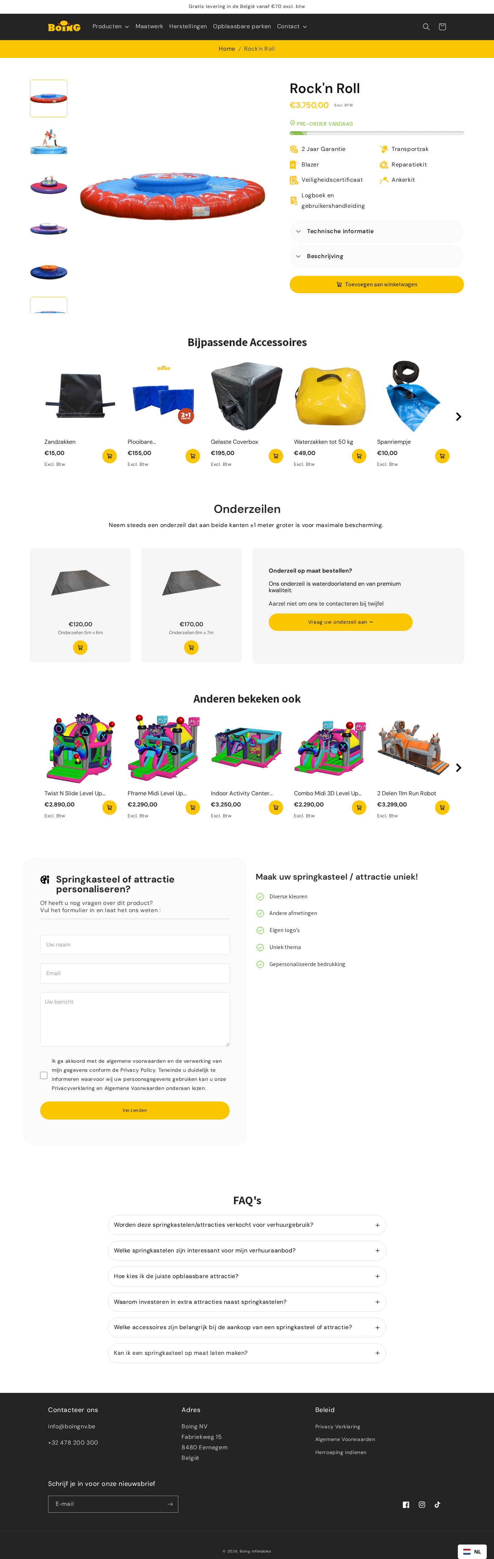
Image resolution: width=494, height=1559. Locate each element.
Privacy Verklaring (338, 1426)
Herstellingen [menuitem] (188, 26)
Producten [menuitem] (107, 26)
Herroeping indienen (341, 1452)
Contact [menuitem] (288, 26)
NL (477, 1551)
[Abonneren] (170, 1504)
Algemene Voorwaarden (345, 1439)
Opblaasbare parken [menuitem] (242, 26)
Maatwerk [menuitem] (149, 26)
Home (227, 48)
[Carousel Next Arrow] (458, 416)
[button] (426, 27)
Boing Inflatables (255, 1551)
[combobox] (472, 1552)
